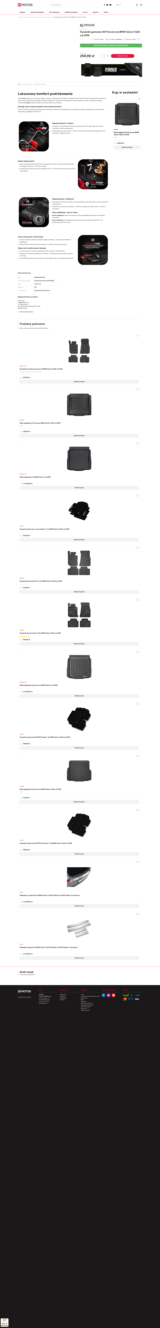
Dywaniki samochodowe (34, 17)
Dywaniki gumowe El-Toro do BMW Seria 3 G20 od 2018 (41, 581)
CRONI (21, 892)
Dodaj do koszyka (122, 56)
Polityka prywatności (86, 1003)
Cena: (115, 143)
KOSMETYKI (95, 12)
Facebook (104, 5)
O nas (82, 994)
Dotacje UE (84, 1008)
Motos (19, 17)
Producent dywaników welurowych (90, 996)
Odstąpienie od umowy (87, 1005)
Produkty (24, 17)
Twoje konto (137, 5)
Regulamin (84, 1001)
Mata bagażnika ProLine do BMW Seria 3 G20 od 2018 (126, 133)
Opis (19, 84)
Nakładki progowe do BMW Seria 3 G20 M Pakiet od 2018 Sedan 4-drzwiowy (49, 947)
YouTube (110, 4)
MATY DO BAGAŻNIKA (54, 12)
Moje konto (63, 994)
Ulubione (62, 999)
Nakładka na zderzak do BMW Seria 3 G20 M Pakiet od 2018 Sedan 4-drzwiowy (50, 895)
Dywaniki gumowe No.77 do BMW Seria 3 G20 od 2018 (40, 633)
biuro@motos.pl (43, 1003)
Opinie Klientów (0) (39, 84)
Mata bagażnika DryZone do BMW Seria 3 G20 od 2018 (40, 789)
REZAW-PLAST (23, 366)
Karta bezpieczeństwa (26, 312)
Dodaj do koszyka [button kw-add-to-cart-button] (127, 147)
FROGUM (116, 129)
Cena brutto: (83, 53)
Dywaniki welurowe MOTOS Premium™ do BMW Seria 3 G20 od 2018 (46, 843)
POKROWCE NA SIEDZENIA (71, 12)
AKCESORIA (22, 12)
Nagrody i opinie (85, 1010)
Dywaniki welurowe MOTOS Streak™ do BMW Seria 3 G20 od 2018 (45, 737)
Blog (82, 999)
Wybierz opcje (79, 488)
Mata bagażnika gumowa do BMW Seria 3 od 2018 (39, 685)
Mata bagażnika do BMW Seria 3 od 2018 (35, 477)
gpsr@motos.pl (22, 308)
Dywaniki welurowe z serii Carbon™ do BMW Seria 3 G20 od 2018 (44, 529)
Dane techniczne (27, 84)
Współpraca (84, 998)
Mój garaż (62, 996)
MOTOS (21, 526)
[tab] (20, 84)
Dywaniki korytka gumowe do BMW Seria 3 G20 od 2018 (41, 369)
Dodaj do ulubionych (139, 39)
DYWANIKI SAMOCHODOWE (37, 12)
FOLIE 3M (85, 12)
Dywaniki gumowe (47, 17)
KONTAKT (106, 12)
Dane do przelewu (86, 1006)
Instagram (107, 4)
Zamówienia (63, 998)
